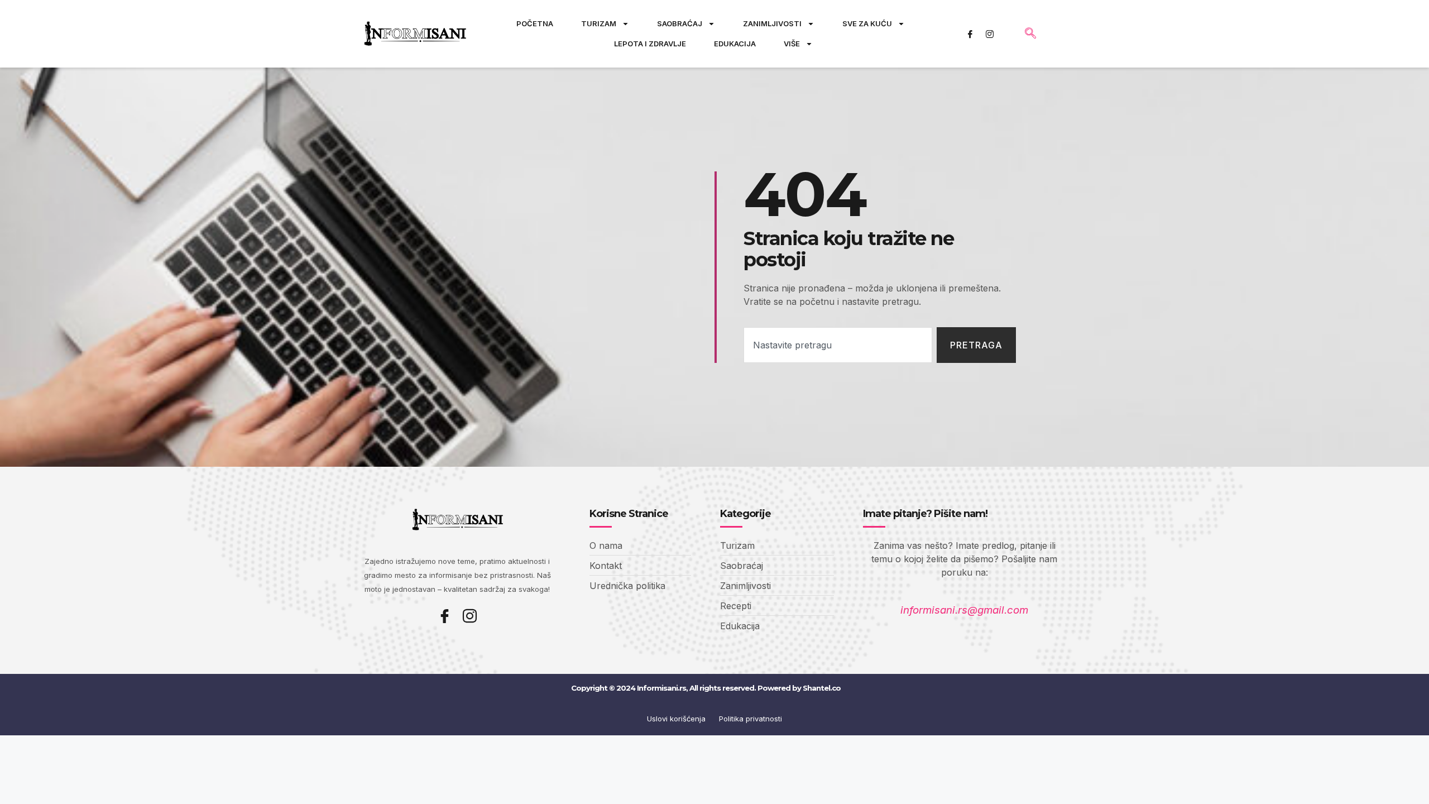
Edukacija (735, 43)
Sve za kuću (867, 23)
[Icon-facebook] (970, 34)
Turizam (598, 23)
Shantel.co (822, 687)
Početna (534, 23)
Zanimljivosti (772, 23)
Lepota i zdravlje (650, 43)
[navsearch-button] (1030, 34)
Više (792, 43)
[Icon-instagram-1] (990, 34)
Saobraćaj (679, 23)
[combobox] (838, 345)
